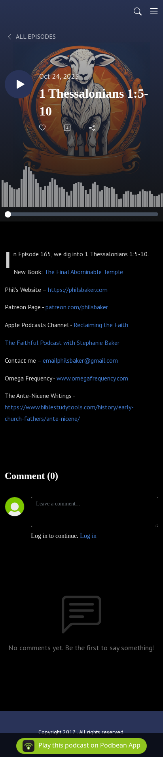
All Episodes (35, 36)
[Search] (138, 11)
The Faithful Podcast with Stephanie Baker (62, 342)
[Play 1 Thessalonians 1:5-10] (19, 84)
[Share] (92, 127)
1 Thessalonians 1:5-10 (93, 102)
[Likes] (42, 127)
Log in (88, 535)
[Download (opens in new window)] (67, 128)
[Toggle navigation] (154, 11)
